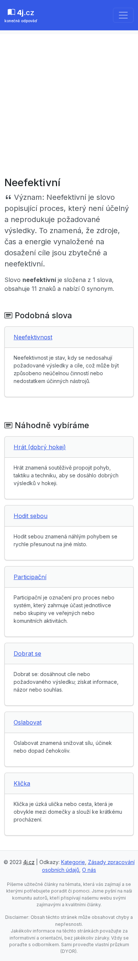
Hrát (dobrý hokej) (40, 447)
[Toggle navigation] (123, 15)
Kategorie (73, 862)
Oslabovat (28, 722)
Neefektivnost (33, 337)
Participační (30, 577)
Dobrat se (27, 653)
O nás (89, 870)
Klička (22, 783)
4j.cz (29, 862)
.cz (20, 15)
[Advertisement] (69, 103)
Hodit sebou (30, 516)
